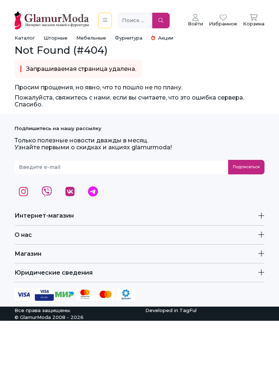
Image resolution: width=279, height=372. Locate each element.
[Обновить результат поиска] (161, 20)
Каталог (25, 38)
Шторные (56, 38)
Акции (165, 38)
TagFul (188, 310)
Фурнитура (128, 38)
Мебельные (91, 38)
